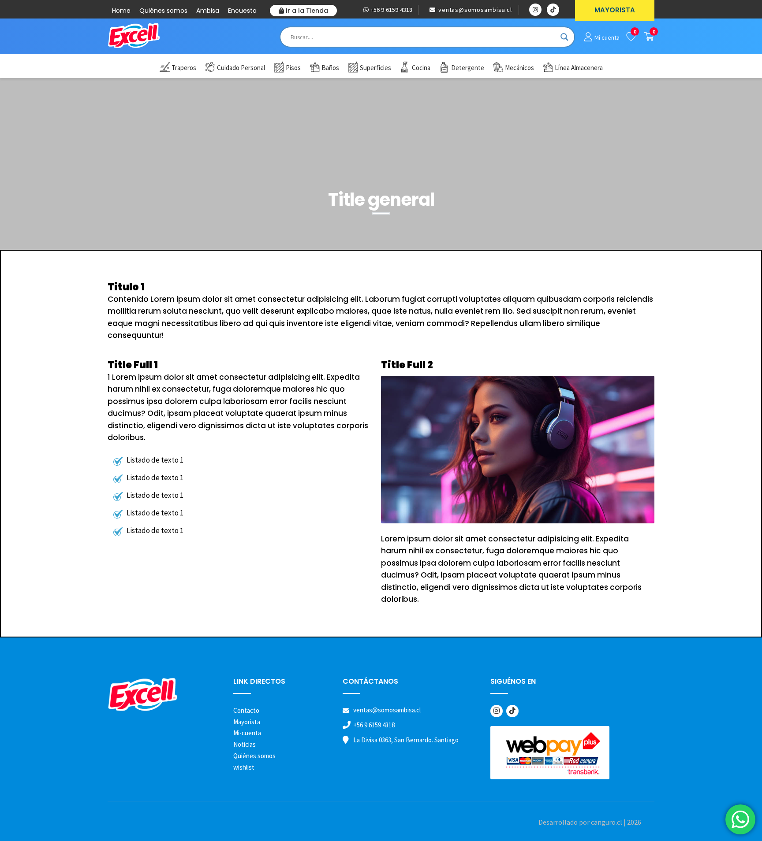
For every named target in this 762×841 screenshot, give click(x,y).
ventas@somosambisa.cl (474, 10)
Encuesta (242, 10)
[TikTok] (512, 711)
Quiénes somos (163, 10)
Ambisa (207, 10)
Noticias (244, 744)
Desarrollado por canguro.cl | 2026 (589, 822)
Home (121, 10)
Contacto (246, 710)
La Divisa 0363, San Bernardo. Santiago (406, 740)
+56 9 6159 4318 (390, 10)
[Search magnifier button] (564, 37)
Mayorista (246, 722)
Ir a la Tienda (306, 10)
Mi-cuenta (247, 733)
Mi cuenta (607, 37)
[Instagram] (496, 711)
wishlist (243, 767)
